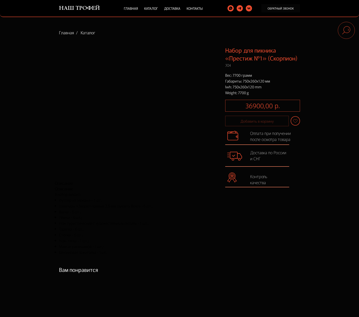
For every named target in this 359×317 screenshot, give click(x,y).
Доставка (172, 8)
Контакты (195, 8)
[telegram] (240, 8)
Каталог (151, 8)
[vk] (249, 8)
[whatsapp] (230, 8)
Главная (131, 8)
